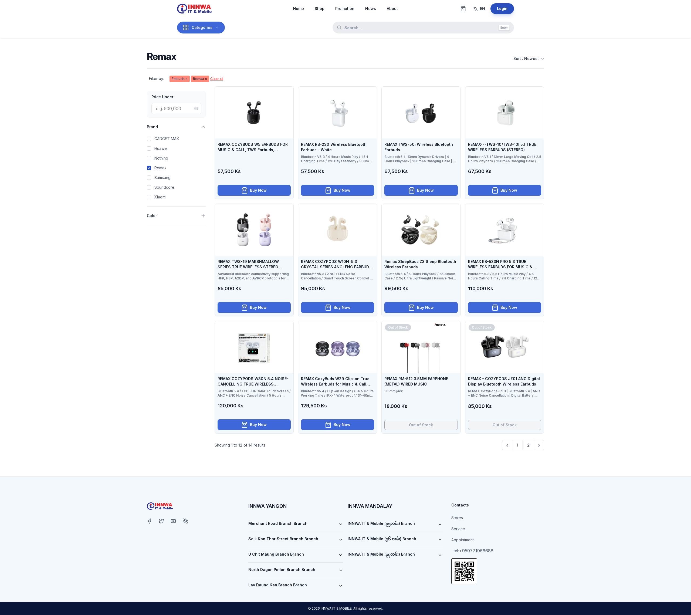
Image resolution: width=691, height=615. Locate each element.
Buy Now (258, 190)
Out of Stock (421, 425)
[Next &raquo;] (539, 445)
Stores (457, 517)
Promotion (344, 8)
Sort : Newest (526, 58)
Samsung (162, 177)
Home (298, 8)
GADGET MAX (166, 138)
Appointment (462, 540)
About (392, 8)
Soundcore (164, 187)
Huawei (161, 148)
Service (458, 528)
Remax (160, 167)
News (370, 8)
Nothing (161, 158)
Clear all (216, 79)
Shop (319, 8)
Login (502, 8)
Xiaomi (160, 197)
